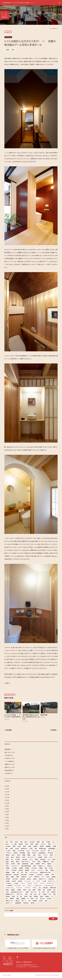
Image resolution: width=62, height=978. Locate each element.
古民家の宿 (23, 876)
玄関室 (17, 898)
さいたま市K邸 (21, 850)
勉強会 (36, 859)
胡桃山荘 (17, 900)
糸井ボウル (42, 898)
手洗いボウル (20, 894)
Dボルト (33, 870)
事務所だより (8, 764)
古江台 (27, 850)
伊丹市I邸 (8, 879)
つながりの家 (15, 879)
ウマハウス (29, 883)
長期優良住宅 (18, 903)
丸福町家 (42, 846)
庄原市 (17, 876)
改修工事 (20, 881)
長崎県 (7, 859)
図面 (46, 868)
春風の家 (8, 855)
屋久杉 (13, 855)
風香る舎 (33, 903)
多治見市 (13, 863)
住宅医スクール (41, 866)
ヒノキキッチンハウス (48, 885)
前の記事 (9, 730)
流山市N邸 (8, 846)
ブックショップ (40, 870)
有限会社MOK (24, 848)
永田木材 (14, 881)
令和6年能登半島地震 (26, 866)
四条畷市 (38, 863)
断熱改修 (35, 846)
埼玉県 (14, 850)
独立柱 (47, 876)
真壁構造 (54, 876)
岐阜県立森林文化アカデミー (17, 892)
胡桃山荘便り (8, 770)
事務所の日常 (53, 887)
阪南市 (36, 844)
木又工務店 (17, 859)
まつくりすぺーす (15, 866)
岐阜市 (19, 846)
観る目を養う (44, 715)
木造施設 (40, 857)
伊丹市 (11, 842)
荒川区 (33, 861)
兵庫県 (29, 846)
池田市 (34, 866)
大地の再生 (31, 874)
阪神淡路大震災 (42, 848)
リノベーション (27, 881)
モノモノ (31, 859)
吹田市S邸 (22, 879)
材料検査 (8, 896)
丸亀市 (11, 848)
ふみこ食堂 (15, 883)
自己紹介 (51, 868)
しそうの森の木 (39, 874)
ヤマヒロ (34, 887)
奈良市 (31, 848)
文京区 (52, 861)
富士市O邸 (32, 842)
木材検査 (8, 881)
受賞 (49, 850)
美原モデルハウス (9, 900)
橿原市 (38, 842)
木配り (54, 894)
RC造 (50, 857)
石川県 (7, 857)
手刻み (26, 894)
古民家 (7, 876)
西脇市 (24, 846)
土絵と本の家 (24, 874)
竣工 (37, 898)
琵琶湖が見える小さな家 (45, 872)
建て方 (43, 892)
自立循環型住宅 (41, 852)
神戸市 (43, 863)
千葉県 (49, 844)
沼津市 (18, 855)
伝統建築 (21, 868)
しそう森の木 (8, 883)
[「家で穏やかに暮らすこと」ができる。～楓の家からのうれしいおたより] (31, 707)
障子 (22, 872)
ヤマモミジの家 (35, 850)
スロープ (29, 885)
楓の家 (25, 896)
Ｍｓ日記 (7, 773)
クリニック (42, 883)
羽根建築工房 (46, 861)
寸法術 (7, 892)
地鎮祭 (39, 889)
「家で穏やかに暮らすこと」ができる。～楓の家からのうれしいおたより (30, 717)
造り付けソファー (9, 903)
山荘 (53, 842)
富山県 (12, 857)
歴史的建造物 (25, 863)
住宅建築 (13, 889)
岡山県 (16, 842)
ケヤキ (42, 876)
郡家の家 (21, 844)
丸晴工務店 (45, 887)
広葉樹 (27, 892)
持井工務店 (24, 859)
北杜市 (26, 844)
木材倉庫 (47, 874)
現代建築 (27, 868)
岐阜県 (18, 863)
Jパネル (38, 881)
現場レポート (8, 767)
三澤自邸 (7, 49)
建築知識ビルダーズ (10, 894)
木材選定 (45, 894)
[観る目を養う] (49, 707)
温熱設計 (47, 896)
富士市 (25, 842)
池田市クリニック (42, 879)
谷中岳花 (41, 900)
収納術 (24, 889)
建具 (48, 892)
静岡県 (28, 855)
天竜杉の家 (51, 879)
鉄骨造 (17, 861)
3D (33, 881)
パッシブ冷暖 (14, 844)
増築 (36, 848)
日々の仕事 (33, 868)
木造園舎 (8, 868)
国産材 (34, 889)
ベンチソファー (19, 887)
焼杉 (7, 898)
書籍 (47, 870)
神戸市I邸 (21, 870)
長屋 (21, 842)
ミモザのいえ (8, 852)
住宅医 (7, 889)
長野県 (14, 846)
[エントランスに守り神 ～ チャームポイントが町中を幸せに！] (12, 707)
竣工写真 (49, 898)
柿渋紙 (12, 49)
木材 (12, 859)
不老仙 (52, 874)
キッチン (36, 883)
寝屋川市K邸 (8, 874)
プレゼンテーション (10, 887)
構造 (43, 842)
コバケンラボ (17, 885)
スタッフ (7, 870)
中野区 (45, 857)
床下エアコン (34, 892)
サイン (24, 885)
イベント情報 (8, 761)
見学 (30, 900)
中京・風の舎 (50, 852)
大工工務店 (14, 868)
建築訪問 (7, 749)
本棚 (7, 842)
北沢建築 (19, 889)
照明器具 (12, 898)
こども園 (44, 881)
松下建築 (48, 842)
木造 (50, 894)
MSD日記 (7, 755)
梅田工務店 (42, 859)
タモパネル (43, 844)
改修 (31, 894)
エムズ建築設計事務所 (6, 2)
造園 (46, 900)
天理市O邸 (36, 876)
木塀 (39, 894)
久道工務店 (16, 874)
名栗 (29, 889)
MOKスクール (51, 881)
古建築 (54, 846)
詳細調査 (35, 900)
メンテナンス (27, 887)
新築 (35, 894)
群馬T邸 (29, 879)
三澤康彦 (41, 868)
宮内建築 (49, 889)
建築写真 (53, 892)
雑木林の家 (25, 903)
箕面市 (7, 861)
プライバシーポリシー (7, 975)
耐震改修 (27, 870)
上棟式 (34, 855)
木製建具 (49, 863)
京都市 (51, 855)
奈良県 (38, 861)
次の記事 (53, 730)
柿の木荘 (34, 852)
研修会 (32, 898)
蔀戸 (26, 872)
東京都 (7, 863)
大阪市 (39, 855)
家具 (54, 889)
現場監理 (23, 898)
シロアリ (30, 876)
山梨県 (31, 844)
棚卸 (7, 848)
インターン (22, 883)
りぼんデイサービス (31, 857)
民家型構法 (48, 846)
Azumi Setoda (34, 872)
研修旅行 (18, 857)
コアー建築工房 (9, 885)
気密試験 (36, 896)
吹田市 (23, 857)
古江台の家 (13, 870)
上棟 (40, 887)
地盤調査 (8, 872)
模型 (31, 896)
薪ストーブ (24, 900)
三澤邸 (13, 872)
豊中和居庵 (22, 852)
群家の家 (16, 852)
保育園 (23, 855)
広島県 (28, 852)
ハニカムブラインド (38, 885)
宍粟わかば (49, 866)
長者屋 (12, 876)
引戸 (18, 872)
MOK (49, 859)
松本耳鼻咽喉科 (51, 848)
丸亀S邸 (35, 879)
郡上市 (7, 844)
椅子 (21, 896)
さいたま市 (8, 850)
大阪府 (12, 861)
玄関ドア (7, 866)
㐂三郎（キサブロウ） (25, 861)
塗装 (44, 889)
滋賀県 (31, 863)
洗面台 (41, 896)
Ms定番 (17, 848)
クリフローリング (50, 883)
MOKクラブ (43, 850)
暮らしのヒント (8, 752)
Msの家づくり (8, 32)
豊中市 (53, 859)
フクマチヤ (45, 855)
